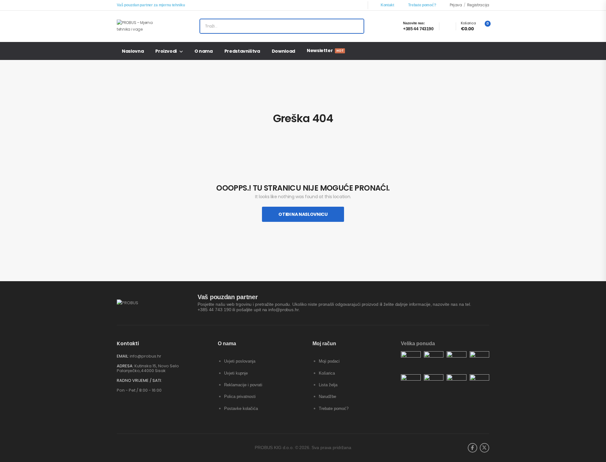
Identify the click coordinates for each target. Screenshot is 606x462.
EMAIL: (123, 356)
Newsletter (325, 50)
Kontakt (387, 5)
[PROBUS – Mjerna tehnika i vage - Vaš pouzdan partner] (141, 26)
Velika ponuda (418, 343)
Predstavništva (242, 51)
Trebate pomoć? (422, 5)
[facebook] (472, 448)
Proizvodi (166, 51)
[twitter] (484, 448)
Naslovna (133, 51)
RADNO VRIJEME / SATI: (139, 380)
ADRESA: (125, 366)
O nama (203, 51)
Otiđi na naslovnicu (302, 214)
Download (283, 51)
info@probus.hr (145, 356)
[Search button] (356, 26)
